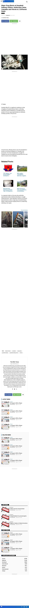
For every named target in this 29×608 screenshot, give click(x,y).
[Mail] (14, 388)
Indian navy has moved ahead (17, 508)
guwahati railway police (14, 352)
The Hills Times (5, 17)
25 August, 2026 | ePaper (16, 403)
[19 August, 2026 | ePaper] (5, 427)
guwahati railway (5, 352)
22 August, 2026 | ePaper (16, 418)
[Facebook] (12, 388)
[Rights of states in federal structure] (5, 524)
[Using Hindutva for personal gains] (5, 517)
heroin (21, 352)
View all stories (24, 210)
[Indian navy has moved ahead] (5, 510)
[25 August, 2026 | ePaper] (5, 404)
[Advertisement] (14, 38)
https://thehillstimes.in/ (14, 363)
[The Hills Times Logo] (8, 1)
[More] (19, 21)
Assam (3, 13)
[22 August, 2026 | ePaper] (5, 419)
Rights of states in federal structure (18, 523)
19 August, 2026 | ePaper (16, 425)
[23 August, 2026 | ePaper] (5, 412)
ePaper (11, 401)
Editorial (5, 504)
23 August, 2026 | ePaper (16, 411)
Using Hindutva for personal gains (18, 516)
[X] (16, 388)
